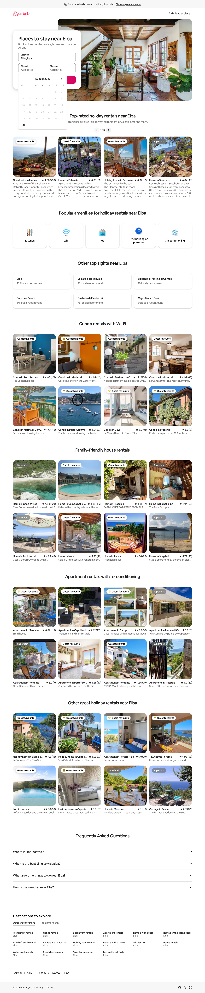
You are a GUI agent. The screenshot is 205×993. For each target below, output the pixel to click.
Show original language (128, 4)
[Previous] (96, 130)
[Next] (108, 130)
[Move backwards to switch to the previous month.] (24, 79)
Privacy (39, 987)
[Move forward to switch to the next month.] (61, 79)
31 (24, 125)
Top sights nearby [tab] (49, 922)
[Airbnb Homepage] (21, 13)
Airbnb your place (179, 13)
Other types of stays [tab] (24, 922)
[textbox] (32, 70)
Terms (49, 987)
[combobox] (47, 58)
